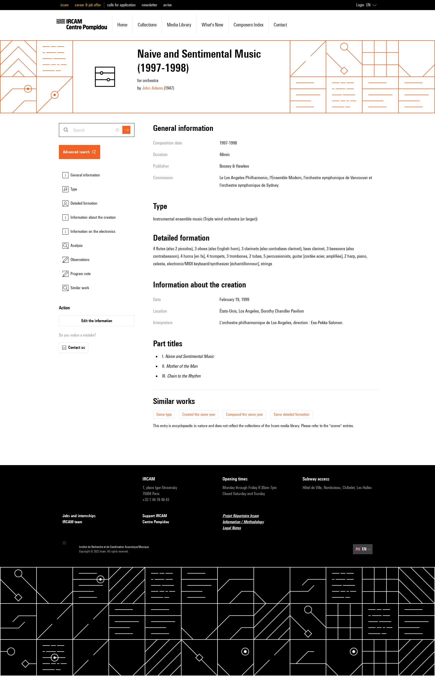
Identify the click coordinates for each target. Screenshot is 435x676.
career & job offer (88, 5)
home (122, 24)
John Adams (152, 88)
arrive (167, 5)
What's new (212, 24)
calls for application (121, 5)
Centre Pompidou (155, 521)
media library (179, 24)
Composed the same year (244, 414)
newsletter (149, 5)
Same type (164, 414)
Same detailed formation (291, 414)
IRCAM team (72, 521)
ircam (64, 5)
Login (360, 5)
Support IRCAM (154, 515)
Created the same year (198, 414)
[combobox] (96, 130)
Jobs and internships (79, 515)
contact (280, 24)
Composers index (248, 24)
